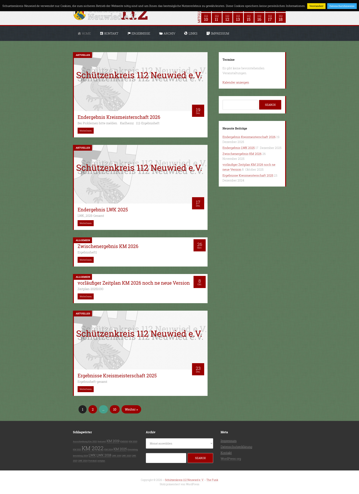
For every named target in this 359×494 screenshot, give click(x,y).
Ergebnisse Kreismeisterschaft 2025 (248, 175)
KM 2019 (113, 441)
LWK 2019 (116, 455)
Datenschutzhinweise (342, 6)
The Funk (212, 480)
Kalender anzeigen (236, 82)
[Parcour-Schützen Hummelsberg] (227, 18)
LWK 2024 (83, 460)
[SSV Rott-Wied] (281, 18)
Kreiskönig (133, 449)
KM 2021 (77, 449)
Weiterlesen (85, 130)
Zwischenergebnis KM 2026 (242, 154)
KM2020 (124, 441)
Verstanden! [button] (316, 6)
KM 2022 (93, 448)
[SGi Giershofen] (259, 18)
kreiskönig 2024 (80, 455)
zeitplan (101, 460)
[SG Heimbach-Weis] (249, 18)
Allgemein (83, 240)
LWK (92, 455)
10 (114, 409)
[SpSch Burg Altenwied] (270, 18)
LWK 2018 (103, 455)
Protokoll (92, 460)
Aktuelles (83, 55)
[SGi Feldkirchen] (238, 18)
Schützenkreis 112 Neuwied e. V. (184, 480)
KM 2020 (133, 441)
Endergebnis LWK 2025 (239, 148)
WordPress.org (231, 459)
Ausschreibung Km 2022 (85, 441)
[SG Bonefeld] (217, 18)
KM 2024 (108, 449)
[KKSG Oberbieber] (206, 18)
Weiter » (131, 409)
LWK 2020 (126, 455)
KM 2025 (120, 449)
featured (102, 441)
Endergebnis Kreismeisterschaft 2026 (249, 137)
